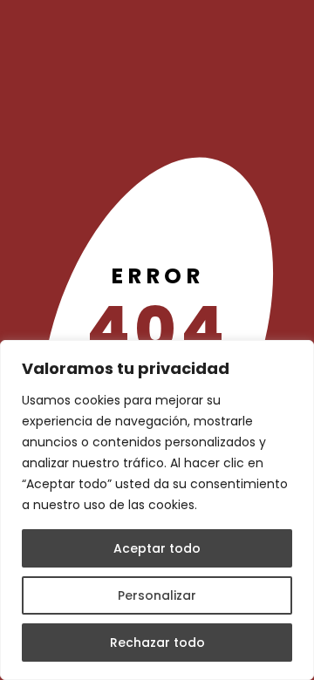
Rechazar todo (157, 642)
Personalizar (157, 595)
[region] (157, 510)
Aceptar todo (157, 548)
